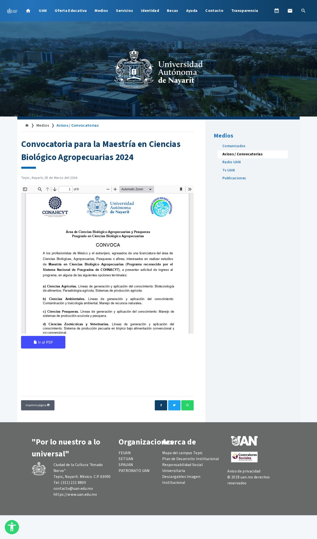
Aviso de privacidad (243, 471)
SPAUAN (126, 465)
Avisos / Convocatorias (77, 125)
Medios (101, 10)
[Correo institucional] (290, 11)
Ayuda (192, 10)
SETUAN (126, 459)
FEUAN (125, 453)
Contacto (214, 10)
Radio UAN (231, 162)
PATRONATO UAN (134, 470)
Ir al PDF (45, 342)
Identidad (150, 10)
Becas (172, 10)
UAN (43, 10)
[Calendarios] (276, 11)
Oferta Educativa (71, 10)
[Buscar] (303, 11)
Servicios (124, 10)
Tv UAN (228, 170)
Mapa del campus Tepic (182, 453)
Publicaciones (234, 178)
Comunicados (234, 146)
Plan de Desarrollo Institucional (190, 459)
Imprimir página (36, 405)
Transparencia (244, 10)
